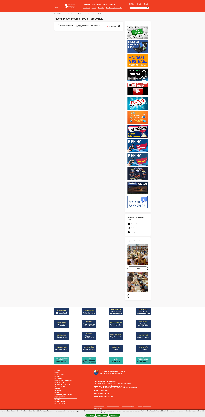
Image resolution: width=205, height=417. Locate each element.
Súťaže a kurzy (81, 13)
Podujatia (74, 13)
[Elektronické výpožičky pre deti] (137, 159)
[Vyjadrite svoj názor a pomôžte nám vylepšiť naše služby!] (137, 117)
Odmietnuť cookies (102, 415)
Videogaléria (58, 390)
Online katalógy (59, 374)
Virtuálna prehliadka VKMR (62, 384)
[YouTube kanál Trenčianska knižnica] (137, 89)
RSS (140, 4)
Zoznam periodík (59, 386)
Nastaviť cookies (114, 415)
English (146, 4)
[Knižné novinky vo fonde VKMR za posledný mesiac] (137, 103)
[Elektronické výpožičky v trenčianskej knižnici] (137, 145)
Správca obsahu (98, 408)
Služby (56, 372)
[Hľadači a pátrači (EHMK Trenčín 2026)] (137, 60)
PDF (109, 26)
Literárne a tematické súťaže (63, 394)
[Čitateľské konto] (137, 46)
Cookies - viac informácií (113, 406)
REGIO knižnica (59, 382)
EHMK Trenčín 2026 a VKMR (63, 380)
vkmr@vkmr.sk (103, 390)
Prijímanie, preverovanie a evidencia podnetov (65, 398)
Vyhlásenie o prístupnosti (128, 406)
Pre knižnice (58, 378)
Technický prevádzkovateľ (144, 406)
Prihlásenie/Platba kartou (114, 8)
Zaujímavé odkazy (60, 396)
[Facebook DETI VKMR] (137, 188)
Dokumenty (66, 13)
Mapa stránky (131, 4)
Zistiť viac (138, 268)
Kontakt (94, 8)
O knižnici (86, 8)
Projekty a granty (59, 401)
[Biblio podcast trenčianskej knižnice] (137, 75)
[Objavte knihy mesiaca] (137, 131)
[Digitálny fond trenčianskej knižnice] (137, 173)
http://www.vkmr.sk (103, 393)
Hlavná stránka (57, 13)
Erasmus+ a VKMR (60, 403)
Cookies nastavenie (99, 406)
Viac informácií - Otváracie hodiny (104, 396)
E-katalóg (101, 8)
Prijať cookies (90, 415)
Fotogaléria (57, 388)
